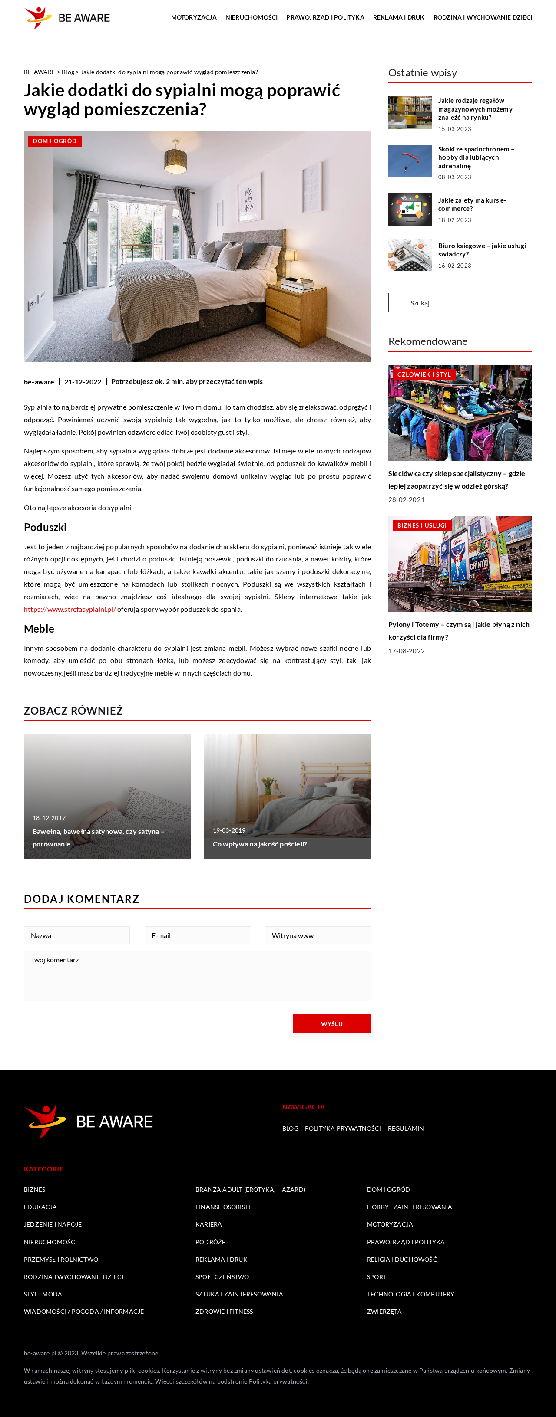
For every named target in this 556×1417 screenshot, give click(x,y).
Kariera (208, 1224)
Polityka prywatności (343, 1128)
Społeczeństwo (222, 1276)
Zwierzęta (384, 1311)
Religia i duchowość (402, 1259)
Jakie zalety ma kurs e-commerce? (472, 204)
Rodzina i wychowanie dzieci (483, 17)
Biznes (34, 1189)
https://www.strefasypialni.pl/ (70, 609)
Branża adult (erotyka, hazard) (250, 1189)
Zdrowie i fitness (224, 1311)
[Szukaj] (398, 303)
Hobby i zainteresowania (410, 1206)
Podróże (210, 1242)
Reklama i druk (399, 17)
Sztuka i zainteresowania (239, 1294)
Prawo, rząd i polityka (325, 17)
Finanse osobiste (223, 1206)
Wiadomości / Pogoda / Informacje (84, 1311)
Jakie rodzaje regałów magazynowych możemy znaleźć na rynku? (475, 108)
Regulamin (406, 1128)
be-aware (39, 381)
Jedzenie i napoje (53, 1224)
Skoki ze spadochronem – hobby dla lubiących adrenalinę (476, 157)
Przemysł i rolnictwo (61, 1259)
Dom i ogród (55, 141)
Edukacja (40, 1206)
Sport (377, 1276)
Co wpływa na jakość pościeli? (260, 844)
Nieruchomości (251, 17)
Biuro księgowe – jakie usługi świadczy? (482, 250)
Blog (290, 1128)
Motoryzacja (194, 17)
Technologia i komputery (411, 1294)
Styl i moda (43, 1294)
